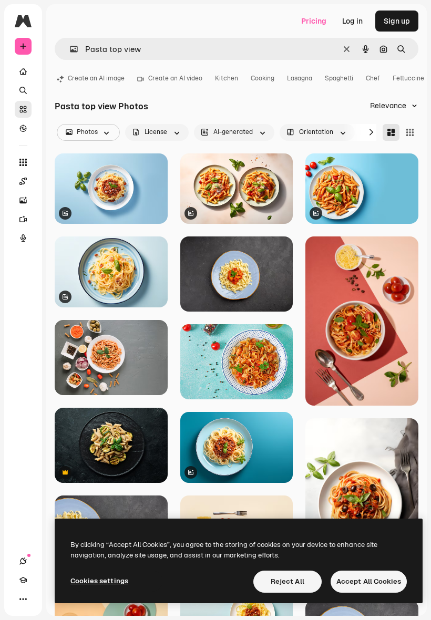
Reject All (287, 581)
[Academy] (23, 580)
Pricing (313, 21)
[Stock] (23, 109)
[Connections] (23, 561)
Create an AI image (96, 78)
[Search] (23, 90)
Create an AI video (175, 78)
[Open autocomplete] (69, 49)
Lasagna (299, 78)
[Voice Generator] (23, 238)
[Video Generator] (23, 219)
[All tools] (23, 162)
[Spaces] (23, 181)
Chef (373, 78)
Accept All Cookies (368, 581)
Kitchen (226, 78)
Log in (352, 21)
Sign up (397, 21)
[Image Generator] (23, 200)
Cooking (262, 78)
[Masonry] (391, 132)
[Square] (410, 132)
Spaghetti (339, 78)
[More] (23, 599)
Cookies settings (99, 580)
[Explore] (23, 128)
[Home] (23, 71)
